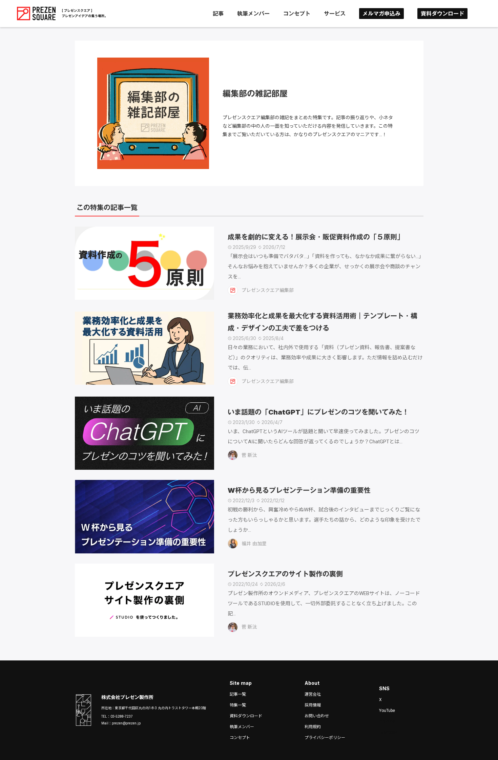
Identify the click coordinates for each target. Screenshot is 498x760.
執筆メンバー (253, 13)
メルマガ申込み (381, 13)
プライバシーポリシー (325, 738)
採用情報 (313, 705)
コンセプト (296, 13)
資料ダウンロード (442, 13)
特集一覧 (238, 705)
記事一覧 (238, 694)
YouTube (387, 711)
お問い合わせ (317, 716)
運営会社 (313, 694)
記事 (218, 13)
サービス (335, 13)
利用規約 (313, 727)
